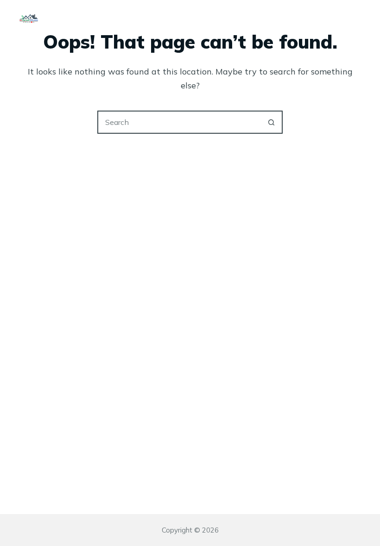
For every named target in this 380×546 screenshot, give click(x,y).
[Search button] (271, 122)
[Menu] (357, 18)
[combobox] (179, 122)
